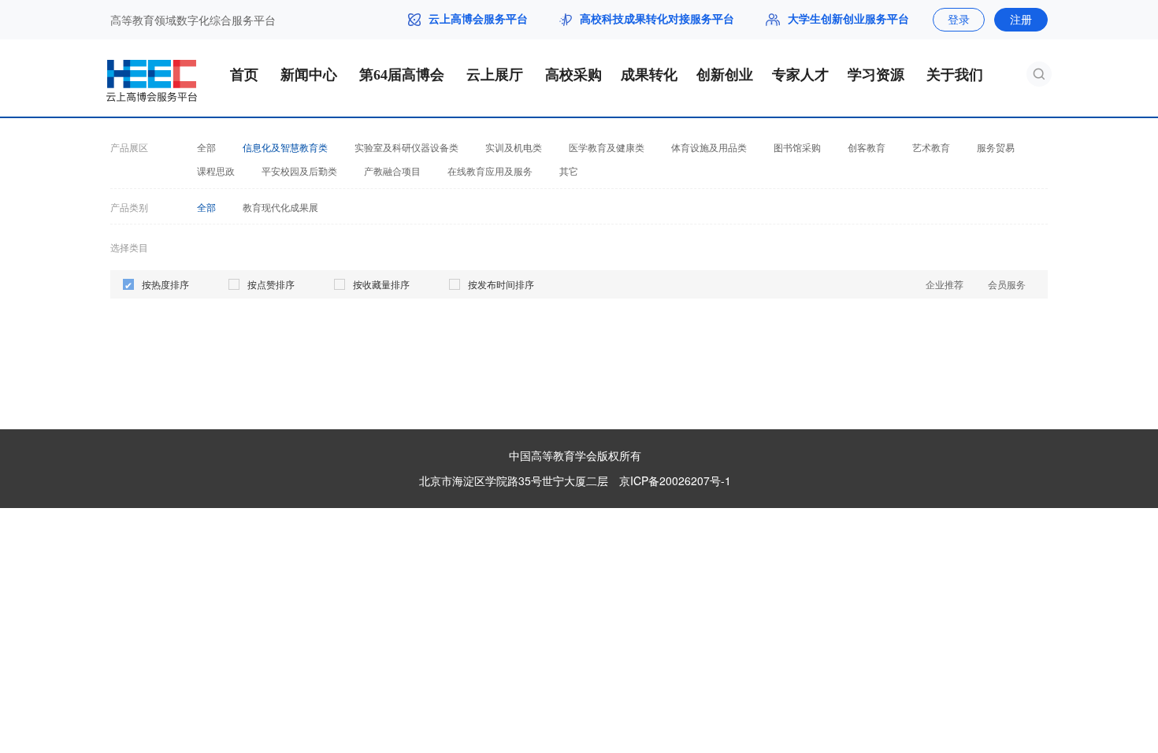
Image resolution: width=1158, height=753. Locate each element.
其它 (568, 170)
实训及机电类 (513, 147)
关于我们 (954, 75)
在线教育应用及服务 (490, 170)
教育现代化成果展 (280, 207)
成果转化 (649, 75)
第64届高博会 (401, 75)
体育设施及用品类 (709, 147)
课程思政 (216, 170)
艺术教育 (931, 147)
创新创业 (724, 75)
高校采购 (573, 75)
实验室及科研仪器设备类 (406, 147)
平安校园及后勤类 (299, 170)
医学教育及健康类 (606, 147)
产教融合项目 (392, 170)
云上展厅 (494, 75)
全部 (206, 147)
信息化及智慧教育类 (285, 147)
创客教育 (866, 147)
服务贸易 (996, 147)
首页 (244, 75)
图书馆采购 (797, 147)
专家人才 (800, 75)
